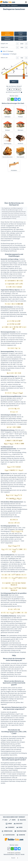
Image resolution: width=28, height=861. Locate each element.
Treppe (13, 819)
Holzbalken (14, 170)
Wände (10, 823)
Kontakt (22, 854)
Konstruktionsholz (8, 157)
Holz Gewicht (20, 157)
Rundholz (20, 143)
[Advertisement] (14, 21)
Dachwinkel (6, 54)
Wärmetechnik (8, 831)
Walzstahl (23, 819)
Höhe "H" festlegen (8, 51)
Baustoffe (19, 823)
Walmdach (20, 130)
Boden (20, 827)
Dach (5, 819)
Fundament (11, 827)
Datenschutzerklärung (9, 854)
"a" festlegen (9, 54)
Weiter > (14, 81)
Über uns (17, 854)
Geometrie (22, 834)
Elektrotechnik (10, 834)
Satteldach (7, 116)
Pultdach (20, 116)
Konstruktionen (21, 831)
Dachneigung (7, 143)
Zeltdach (7, 130)
